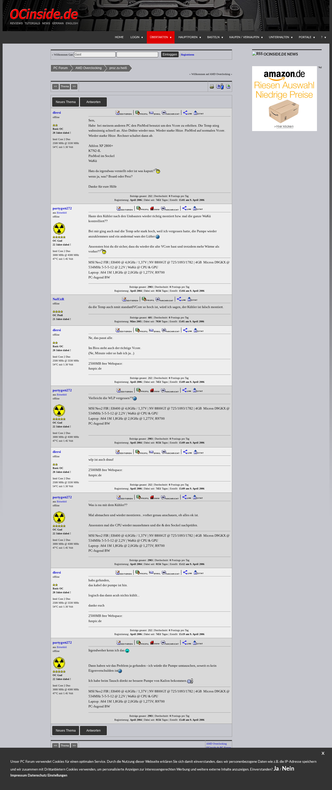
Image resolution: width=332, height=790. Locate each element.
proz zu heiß (118, 68)
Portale (305, 37)
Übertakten (159, 37)
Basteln (213, 37)
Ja (276, 769)
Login (134, 37)
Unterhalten (279, 37)
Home (119, 37)
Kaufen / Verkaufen (244, 37)
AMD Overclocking (88, 68)
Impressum (18, 775)
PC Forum (60, 68)
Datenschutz (37, 775)
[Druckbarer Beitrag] (212, 86)
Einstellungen (57, 775)
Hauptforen (187, 37)
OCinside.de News (281, 54)
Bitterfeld (62, 212)
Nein (288, 769)
